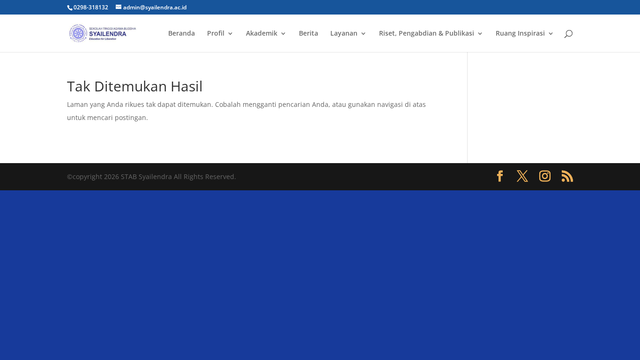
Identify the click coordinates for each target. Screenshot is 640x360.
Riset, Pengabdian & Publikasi (426, 34)
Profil (215, 34)
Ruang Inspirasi (520, 34)
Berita (308, 34)
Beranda (181, 34)
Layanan (343, 34)
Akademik (261, 34)
